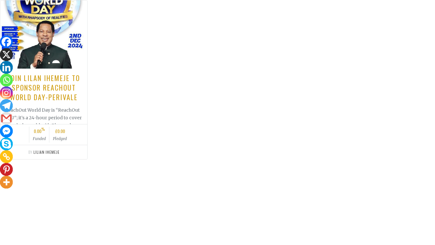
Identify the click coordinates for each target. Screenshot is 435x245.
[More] (6, 182)
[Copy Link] (6, 156)
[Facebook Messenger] (6, 131)
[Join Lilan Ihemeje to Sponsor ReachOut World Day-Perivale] (43, 34)
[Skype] (6, 143)
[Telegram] (6, 105)
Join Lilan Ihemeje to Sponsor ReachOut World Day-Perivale (44, 87)
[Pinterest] (6, 169)
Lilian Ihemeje (46, 152)
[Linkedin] (6, 67)
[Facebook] (6, 41)
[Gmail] (6, 118)
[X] (6, 54)
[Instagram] (6, 92)
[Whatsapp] (6, 80)
